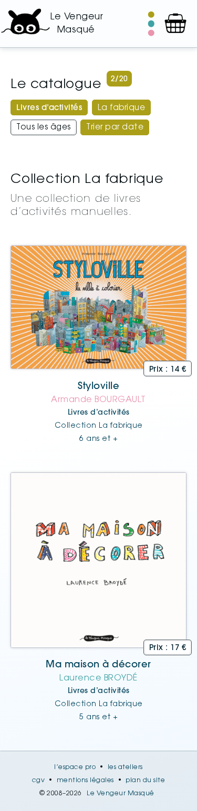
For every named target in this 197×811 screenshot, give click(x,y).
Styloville (98, 387)
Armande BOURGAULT (98, 400)
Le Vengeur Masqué (120, 794)
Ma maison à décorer (98, 665)
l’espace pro (75, 767)
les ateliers (125, 767)
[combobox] (49, 107)
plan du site (145, 780)
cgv (38, 780)
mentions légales (85, 780)
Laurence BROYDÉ (98, 678)
